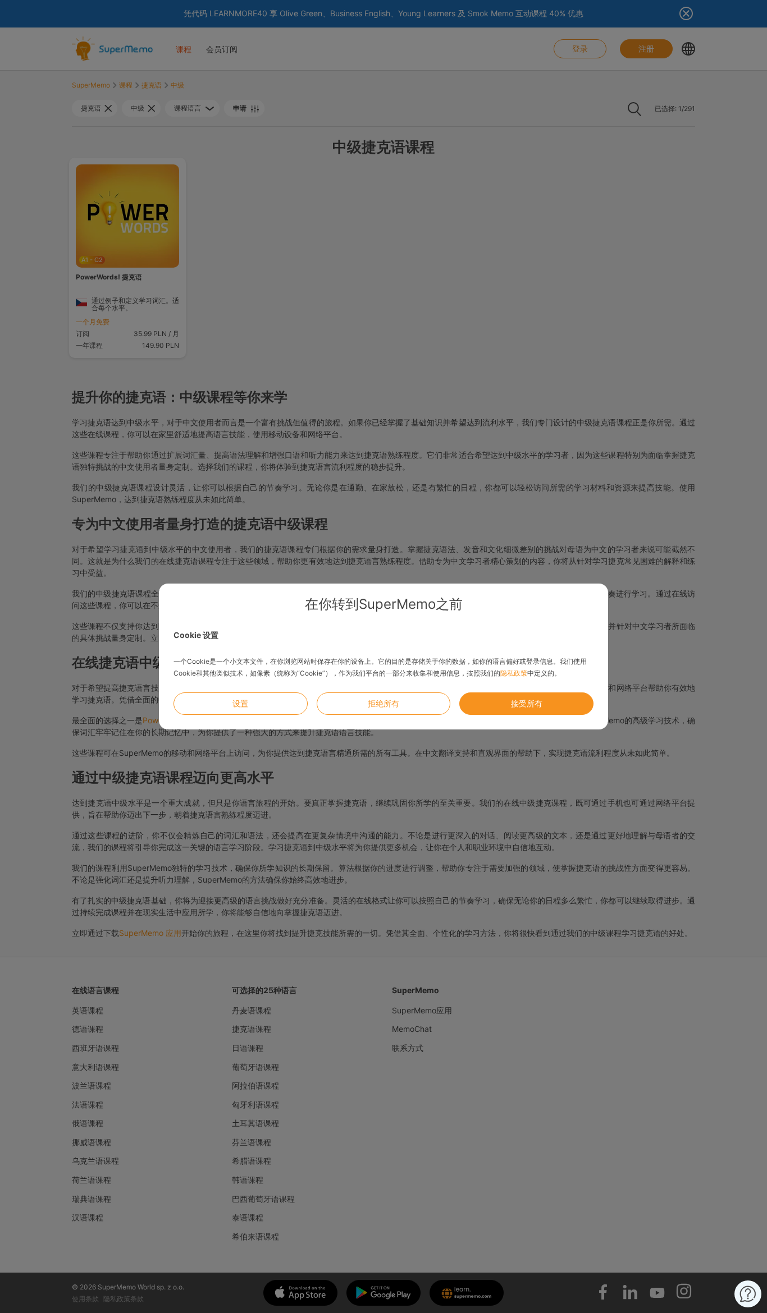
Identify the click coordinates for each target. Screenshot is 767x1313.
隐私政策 (513, 673)
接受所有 (526, 703)
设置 (240, 703)
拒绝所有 (383, 703)
